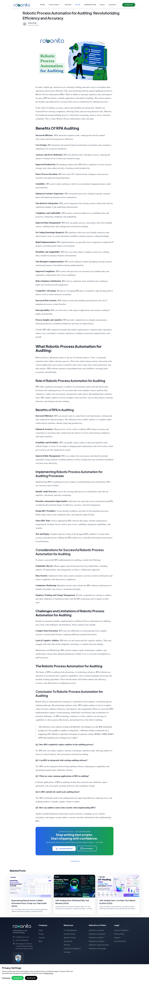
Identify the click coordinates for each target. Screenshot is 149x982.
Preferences (6, 978)
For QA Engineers (70, 930)
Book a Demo (88, 848)
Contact (112, 4)
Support (117, 937)
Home (42, 4)
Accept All (17, 978)
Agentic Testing (70, 937)
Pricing (68, 4)
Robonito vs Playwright (97, 948)
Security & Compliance (72, 948)
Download (129, 4)
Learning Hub (90, 4)
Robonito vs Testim (96, 937)
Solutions (53, 4)
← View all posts (74, 861)
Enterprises (68, 941)
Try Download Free (65, 848)
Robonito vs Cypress (97, 941)
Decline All (31, 978)
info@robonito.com (22, 937)
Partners (67, 945)
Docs (102, 4)
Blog (78, 4)
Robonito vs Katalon (96, 930)
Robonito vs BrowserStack (99, 945)
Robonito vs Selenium (97, 934)
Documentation (120, 941)
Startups (67, 952)
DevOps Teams (69, 934)
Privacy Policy (48, 973)
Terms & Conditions (121, 930)
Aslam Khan (32, 23)
